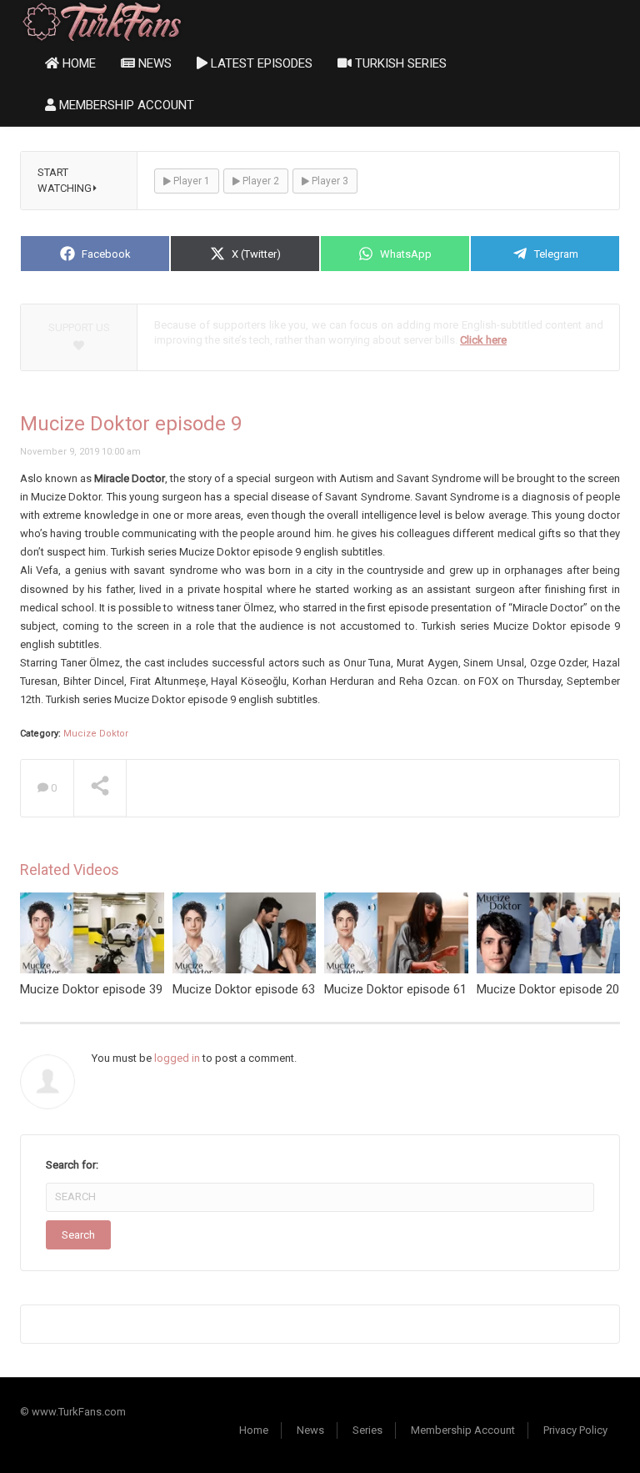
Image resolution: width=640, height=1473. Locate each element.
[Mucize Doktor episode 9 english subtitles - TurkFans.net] (102, 20)
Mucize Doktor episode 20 (548, 989)
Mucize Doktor (95, 733)
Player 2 (259, 181)
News (153, 63)
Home (77, 63)
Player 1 (190, 181)
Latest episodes (260, 63)
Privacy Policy (575, 1430)
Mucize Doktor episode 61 (395, 989)
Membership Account (125, 105)
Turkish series (399, 63)
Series (367, 1430)
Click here (483, 340)
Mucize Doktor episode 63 (243, 989)
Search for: (72, 1165)
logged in (177, 1058)
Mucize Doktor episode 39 (91, 989)
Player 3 (328, 181)
